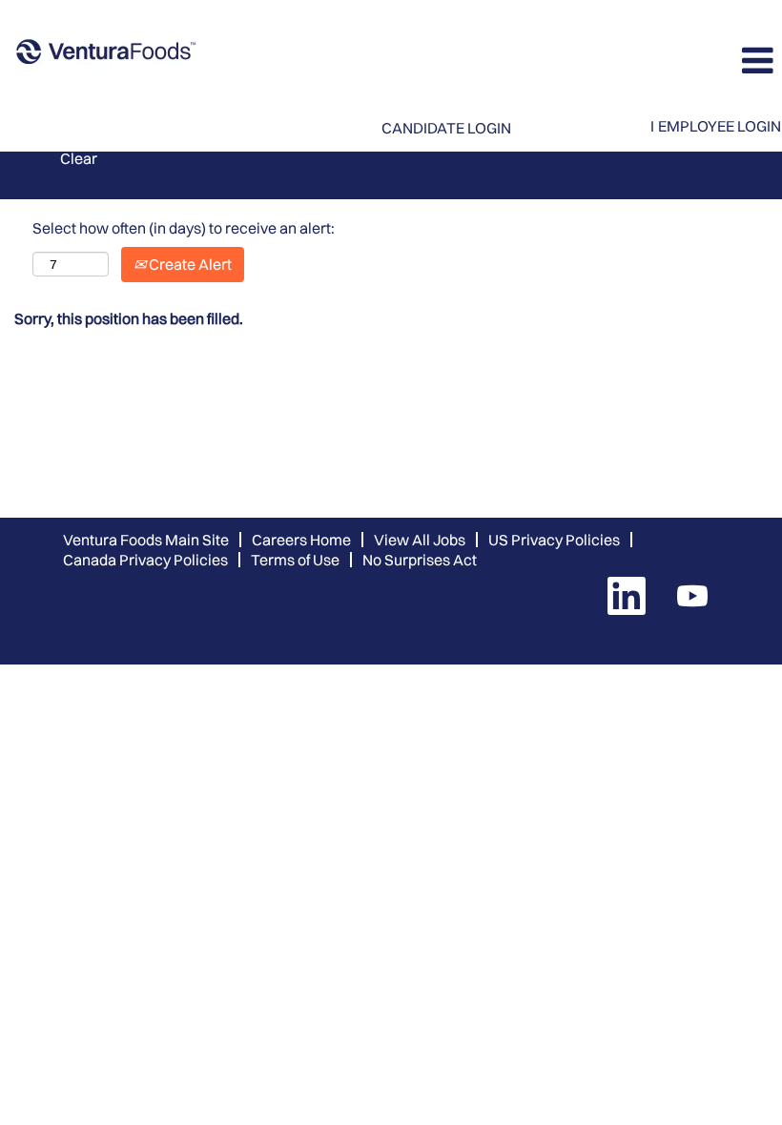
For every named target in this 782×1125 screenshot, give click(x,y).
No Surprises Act (419, 559)
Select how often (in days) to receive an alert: (183, 227)
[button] (652, 60)
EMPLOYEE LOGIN (719, 125)
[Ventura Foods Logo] (106, 53)
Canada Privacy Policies (145, 559)
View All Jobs (419, 539)
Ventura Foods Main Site (146, 539)
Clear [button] (78, 158)
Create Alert (189, 264)
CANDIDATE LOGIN (446, 127)
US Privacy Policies (554, 539)
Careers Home (301, 539)
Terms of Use (295, 559)
